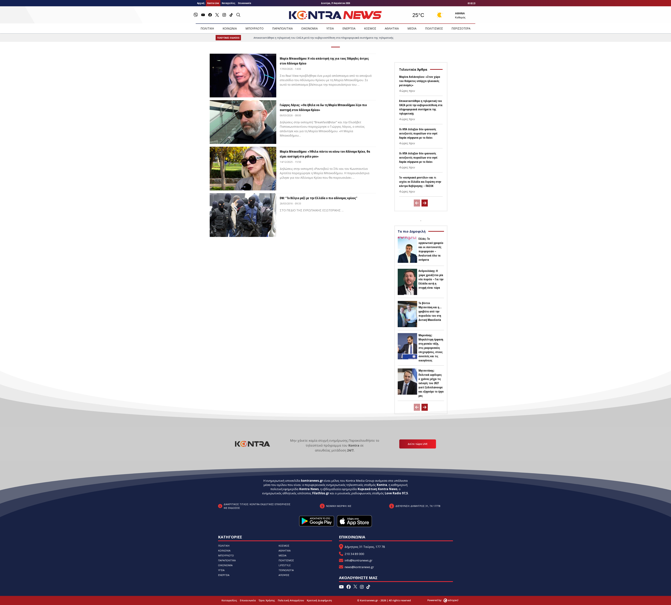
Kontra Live (213, 3)
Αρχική (200, 3)
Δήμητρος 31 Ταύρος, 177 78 (365, 547)
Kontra (382, 485)
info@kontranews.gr (358, 560)
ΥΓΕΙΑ (330, 28)
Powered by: (438, 600)
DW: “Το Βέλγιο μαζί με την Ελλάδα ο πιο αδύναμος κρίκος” (318, 198)
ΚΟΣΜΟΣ (370, 28)
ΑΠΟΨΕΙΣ (284, 575)
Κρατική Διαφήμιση (319, 600)
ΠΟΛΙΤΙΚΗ (207, 28)
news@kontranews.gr (359, 567)
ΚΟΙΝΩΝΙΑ (230, 28)
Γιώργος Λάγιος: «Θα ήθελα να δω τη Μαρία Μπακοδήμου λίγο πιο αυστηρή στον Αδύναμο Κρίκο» (323, 107)
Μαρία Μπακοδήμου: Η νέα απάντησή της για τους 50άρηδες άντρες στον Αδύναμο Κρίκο (324, 60)
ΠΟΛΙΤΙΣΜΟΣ (434, 28)
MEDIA (411, 28)
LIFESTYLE (285, 565)
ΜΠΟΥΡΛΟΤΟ (255, 28)
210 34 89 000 (354, 554)
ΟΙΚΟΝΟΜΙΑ (309, 28)
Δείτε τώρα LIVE (418, 444)
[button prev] (417, 203)
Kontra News (309, 489)
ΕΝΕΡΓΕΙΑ (348, 28)
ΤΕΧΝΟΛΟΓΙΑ (286, 570)
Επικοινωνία (244, 3)
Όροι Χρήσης (267, 600)
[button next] (424, 203)
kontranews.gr (312, 481)
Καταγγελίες (228, 3)
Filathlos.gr (320, 493)
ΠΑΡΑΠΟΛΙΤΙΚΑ (282, 28)
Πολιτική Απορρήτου (291, 600)
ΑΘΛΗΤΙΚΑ (392, 28)
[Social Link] (196, 15)
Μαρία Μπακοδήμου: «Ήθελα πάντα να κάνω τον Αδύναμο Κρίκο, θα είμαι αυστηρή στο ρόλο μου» (325, 153)
